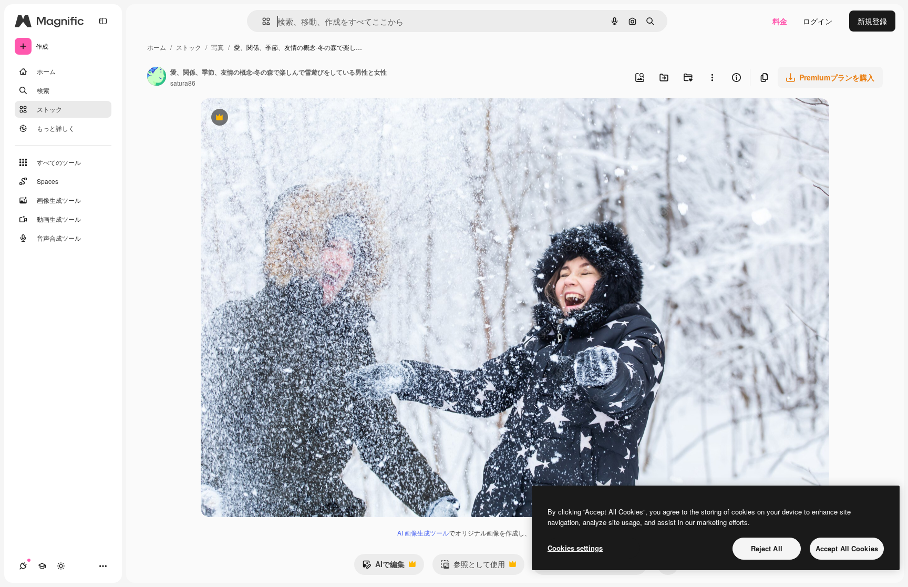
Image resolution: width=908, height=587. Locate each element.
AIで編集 (383, 566)
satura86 (182, 82)
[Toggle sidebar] (103, 21)
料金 (779, 21)
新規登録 (872, 21)
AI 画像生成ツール (423, 532)
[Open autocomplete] (261, 21)
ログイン (817, 21)
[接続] (23, 566)
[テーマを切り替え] (61, 566)
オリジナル (273, 118)
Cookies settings (575, 548)
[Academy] (42, 566)
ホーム (156, 47)
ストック (188, 47)
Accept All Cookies (847, 548)
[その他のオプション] (712, 77)
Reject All (766, 548)
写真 (217, 47)
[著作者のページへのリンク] (156, 77)
